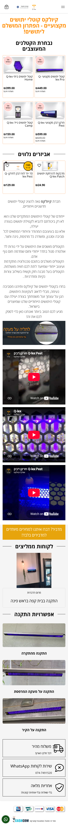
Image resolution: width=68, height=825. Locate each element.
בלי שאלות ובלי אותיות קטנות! (36, 757)
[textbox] (34, 26)
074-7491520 (43, 738)
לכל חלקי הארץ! (43, 718)
